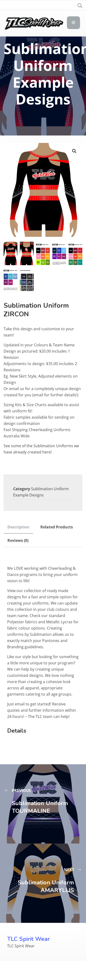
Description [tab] (18, 527)
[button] (74, 151)
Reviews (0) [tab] (17, 540)
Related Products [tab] (56, 527)
